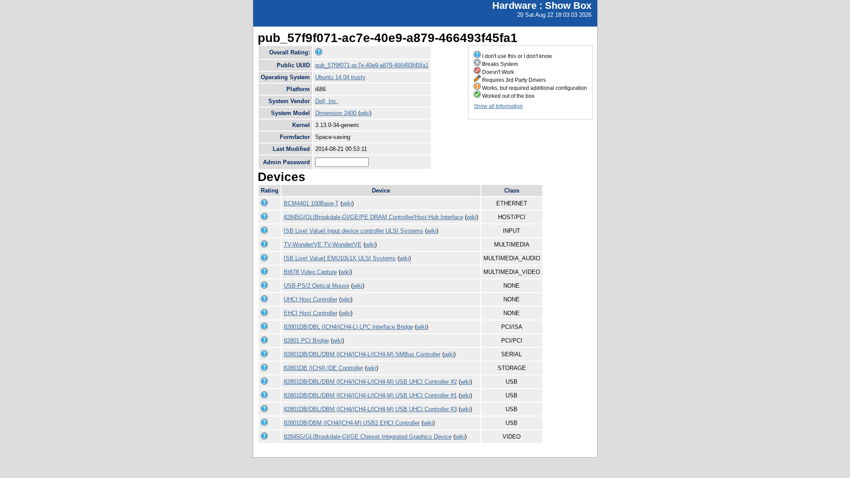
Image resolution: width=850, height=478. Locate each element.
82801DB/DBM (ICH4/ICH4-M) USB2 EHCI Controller (352, 423)
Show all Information (498, 106)
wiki (365, 113)
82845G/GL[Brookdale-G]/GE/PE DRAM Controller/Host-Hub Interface (373, 217)
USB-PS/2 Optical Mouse (316, 285)
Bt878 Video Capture (310, 272)
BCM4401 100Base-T (311, 203)
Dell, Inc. (326, 101)
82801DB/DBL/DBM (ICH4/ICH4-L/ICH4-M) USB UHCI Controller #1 (370, 395)
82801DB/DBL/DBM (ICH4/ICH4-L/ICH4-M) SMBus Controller (362, 354)
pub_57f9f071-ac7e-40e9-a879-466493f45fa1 (372, 65)
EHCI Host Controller (310, 313)
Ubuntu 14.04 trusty (340, 77)
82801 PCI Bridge (306, 340)
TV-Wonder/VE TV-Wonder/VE (323, 244)
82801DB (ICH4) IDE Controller (323, 368)
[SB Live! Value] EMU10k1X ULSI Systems (340, 258)
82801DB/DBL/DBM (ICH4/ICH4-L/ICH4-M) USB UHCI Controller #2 (370, 381)
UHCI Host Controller (310, 299)
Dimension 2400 (336, 113)
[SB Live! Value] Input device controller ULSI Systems (353, 230)
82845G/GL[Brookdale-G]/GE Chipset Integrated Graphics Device (368, 436)
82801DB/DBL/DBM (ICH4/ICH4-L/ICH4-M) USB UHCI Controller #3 (370, 409)
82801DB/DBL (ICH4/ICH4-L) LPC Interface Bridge (348, 327)
